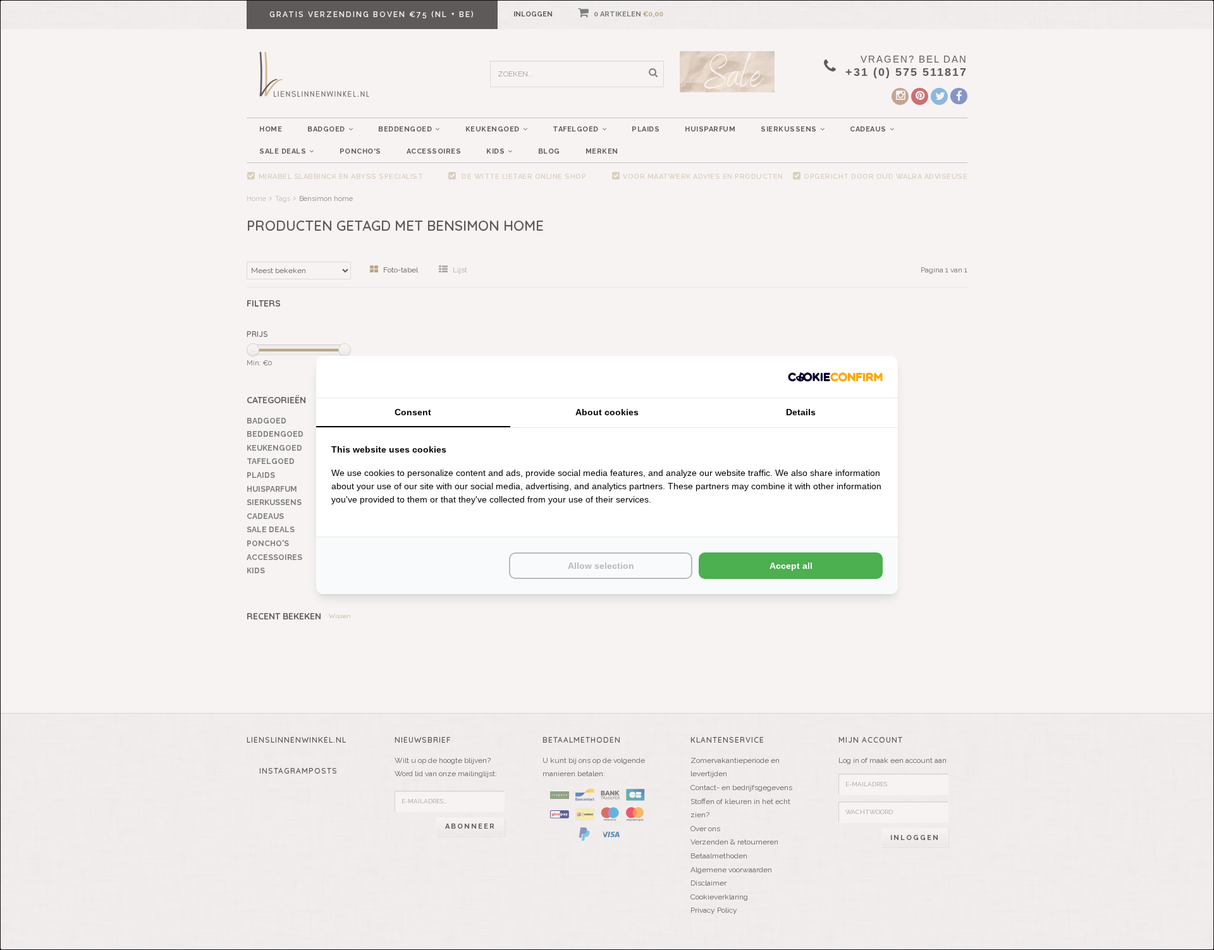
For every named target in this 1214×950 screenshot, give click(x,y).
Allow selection (601, 566)
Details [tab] (801, 412)
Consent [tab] (413, 412)
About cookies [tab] (607, 412)
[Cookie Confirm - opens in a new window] (835, 376)
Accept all (790, 566)
